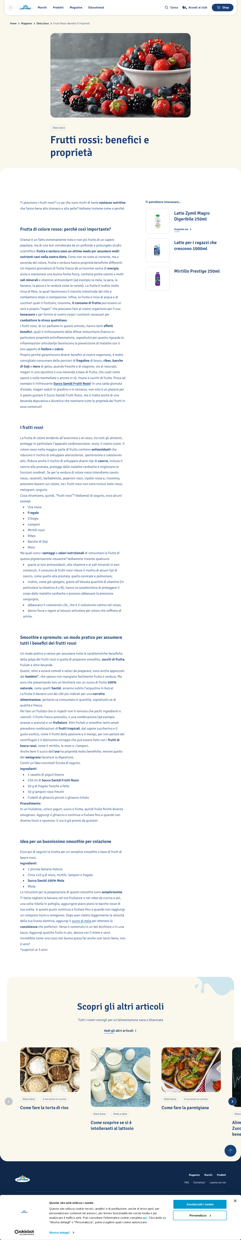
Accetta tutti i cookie (200, 1204)
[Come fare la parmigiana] (191, 1069)
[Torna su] (230, 1151)
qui (145, 1217)
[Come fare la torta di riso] (50, 1069)
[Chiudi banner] (235, 1201)
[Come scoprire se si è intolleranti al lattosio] (120, 1077)
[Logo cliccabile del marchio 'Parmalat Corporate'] (25, 7)
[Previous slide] (9, 1101)
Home (13, 23)
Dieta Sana (43, 23)
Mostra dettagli (59, 1232)
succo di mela (81, 921)
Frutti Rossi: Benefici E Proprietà (71, 23)
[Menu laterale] (11, 8)
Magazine (26, 23)
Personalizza (197, 1215)
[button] (59, 7)
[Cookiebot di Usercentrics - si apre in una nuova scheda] (24, 1232)
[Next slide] (232, 1101)
